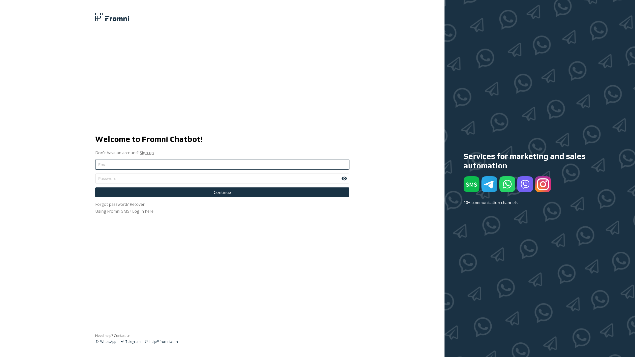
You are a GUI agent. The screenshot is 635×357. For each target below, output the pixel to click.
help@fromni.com (163, 341)
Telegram (132, 341)
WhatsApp (107, 341)
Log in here (143, 211)
